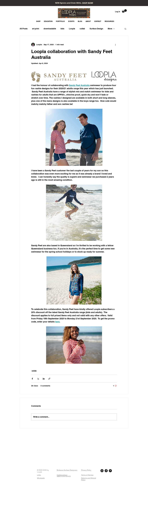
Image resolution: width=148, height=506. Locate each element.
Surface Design (96, 29)
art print (35, 29)
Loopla (72, 29)
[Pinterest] (110, 470)
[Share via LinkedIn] (44, 379)
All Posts (24, 29)
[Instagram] (101, 470)
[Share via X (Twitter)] (38, 379)
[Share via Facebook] (32, 379)
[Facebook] (106, 470)
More (110, 29)
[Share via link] (49, 379)
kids (62, 29)
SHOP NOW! (87, 3)
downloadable (50, 29)
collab (82, 29)
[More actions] (115, 44)
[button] (124, 11)
